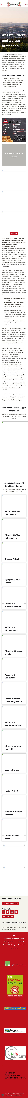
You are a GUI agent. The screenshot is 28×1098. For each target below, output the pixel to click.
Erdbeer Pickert (12, 559)
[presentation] (14, 503)
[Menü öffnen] (1, 4)
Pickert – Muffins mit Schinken (12, 536)
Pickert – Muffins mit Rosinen (12, 513)
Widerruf (21, 942)
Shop (14, 935)
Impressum (21, 945)
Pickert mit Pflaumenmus (11, 628)
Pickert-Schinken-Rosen (13, 837)
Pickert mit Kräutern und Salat (13, 724)
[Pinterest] (16, 912)
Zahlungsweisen (8, 942)
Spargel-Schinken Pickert (13, 581)
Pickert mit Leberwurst (10, 676)
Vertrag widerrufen (8, 916)
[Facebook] (3, 912)
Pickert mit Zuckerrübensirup (13, 605)
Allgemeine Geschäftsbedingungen (14, 938)
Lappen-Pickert (12, 770)
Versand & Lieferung (9, 945)
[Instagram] (12, 912)
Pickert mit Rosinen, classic (14, 652)
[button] (2, 1095)
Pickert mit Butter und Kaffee (13, 747)
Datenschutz (14, 948)
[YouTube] (7, 912)
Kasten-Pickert (11, 791)
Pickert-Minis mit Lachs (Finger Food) (13, 700)
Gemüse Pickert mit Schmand (13, 813)
